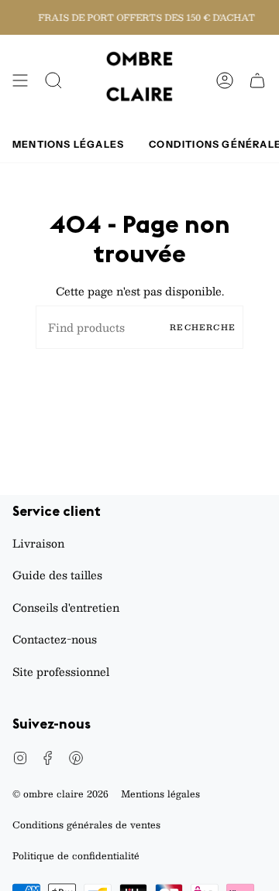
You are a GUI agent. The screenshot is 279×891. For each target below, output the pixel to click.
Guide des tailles (57, 574)
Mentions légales (160, 793)
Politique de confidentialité (76, 855)
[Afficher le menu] (20, 80)
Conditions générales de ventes (86, 824)
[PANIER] (257, 80)
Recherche (203, 326)
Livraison (38, 543)
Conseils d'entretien (65, 607)
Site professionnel (60, 671)
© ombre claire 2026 (60, 793)
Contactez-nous (54, 639)
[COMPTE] (224, 80)
